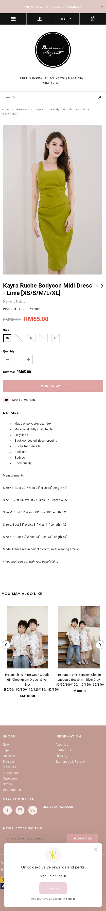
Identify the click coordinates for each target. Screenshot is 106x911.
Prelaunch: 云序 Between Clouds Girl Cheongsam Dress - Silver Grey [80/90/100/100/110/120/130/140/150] (27, 682)
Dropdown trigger (40, 19)
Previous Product (97, 286)
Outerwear (10, 778)
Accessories (12, 790)
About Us (61, 744)
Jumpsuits (10, 773)
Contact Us (63, 750)
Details (11, 413)
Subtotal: (9, 372)
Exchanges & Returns (70, 761)
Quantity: (9, 351)
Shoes (7, 784)
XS (7, 338)
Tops (6, 750)
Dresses (22, 109)
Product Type (13, 309)
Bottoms (9, 756)
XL (55, 338)
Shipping (61, 756)
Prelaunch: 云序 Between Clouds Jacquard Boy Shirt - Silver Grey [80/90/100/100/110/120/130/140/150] (78, 679)
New (6, 744)
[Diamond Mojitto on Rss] (32, 810)
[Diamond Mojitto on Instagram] (20, 810)
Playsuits (9, 767)
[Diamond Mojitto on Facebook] (7, 810)
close (102, 6)
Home (4, 109)
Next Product (102, 286)
